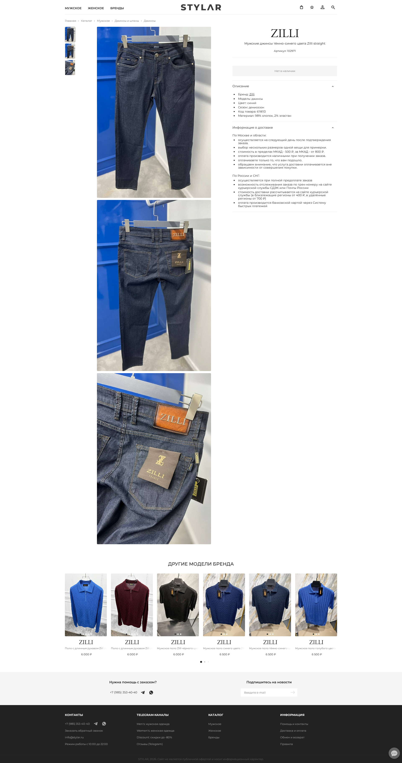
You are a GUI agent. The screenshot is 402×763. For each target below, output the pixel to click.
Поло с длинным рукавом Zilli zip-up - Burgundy (132, 648)
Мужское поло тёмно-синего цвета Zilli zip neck (270, 648)
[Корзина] (301, 7)
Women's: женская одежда (155, 730)
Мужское (73, 8)
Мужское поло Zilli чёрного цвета (178, 648)
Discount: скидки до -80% (154, 737)
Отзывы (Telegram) (150, 744)
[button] (201, 662)
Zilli (252, 94)
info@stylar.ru (74, 737)
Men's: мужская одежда (153, 724)
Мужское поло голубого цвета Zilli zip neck (316, 648)
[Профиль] (322, 7)
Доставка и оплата (293, 730)
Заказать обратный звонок (84, 730)
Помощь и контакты (294, 724)
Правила (286, 744)
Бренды (117, 8)
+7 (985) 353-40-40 (123, 692)
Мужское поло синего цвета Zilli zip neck (224, 648)
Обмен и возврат (292, 737)
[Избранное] (312, 7)
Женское (96, 8)
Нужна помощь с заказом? (133, 682)
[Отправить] (293, 692)
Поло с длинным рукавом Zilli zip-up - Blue (86, 648)
